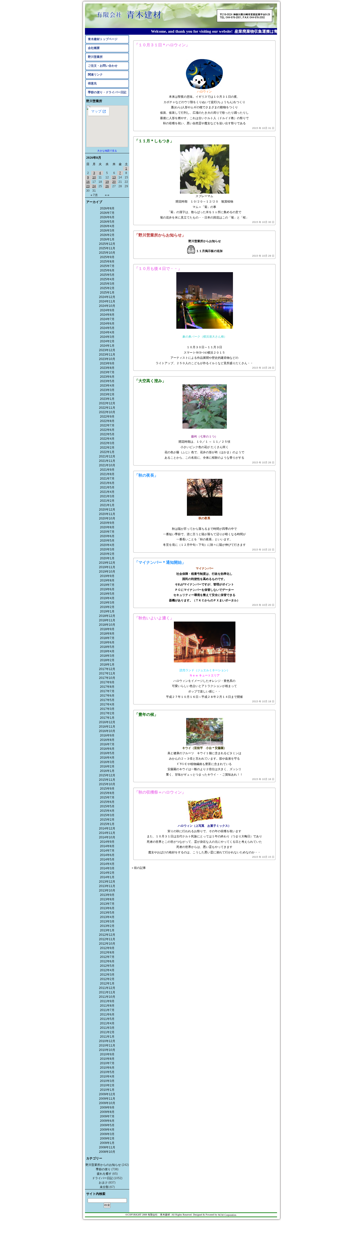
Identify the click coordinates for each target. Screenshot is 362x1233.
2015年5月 (107, 806)
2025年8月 (107, 261)
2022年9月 (107, 416)
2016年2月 (107, 766)
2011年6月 (107, 1014)
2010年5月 (107, 1072)
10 (94, 177)
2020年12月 (107, 509)
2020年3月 (107, 549)
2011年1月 (107, 1036)
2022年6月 (107, 430)
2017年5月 (107, 700)
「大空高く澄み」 (150, 381)
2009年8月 (107, 1112)
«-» (107, 195)
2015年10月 (107, 784)
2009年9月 (107, 1107)
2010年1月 (107, 1090)
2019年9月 (107, 576)
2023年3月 (107, 390)
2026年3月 (107, 230)
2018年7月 (107, 638)
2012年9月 (107, 948)
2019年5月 (107, 593)
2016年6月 (107, 748)
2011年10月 (107, 997)
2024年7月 (107, 319)
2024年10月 (107, 306)
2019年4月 (107, 598)
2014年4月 (107, 864)
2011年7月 (107, 1010)
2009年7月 (107, 1116)
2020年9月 (107, 523)
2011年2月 (107, 1032)
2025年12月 (107, 244)
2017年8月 (107, 686)
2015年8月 (107, 793)
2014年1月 (107, 877)
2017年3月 (107, 709)
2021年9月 (107, 469)
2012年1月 (107, 983)
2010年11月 (107, 1045)
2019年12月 (107, 562)
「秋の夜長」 (146, 475)
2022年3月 (107, 443)
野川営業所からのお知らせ (103, 1165)
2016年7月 (107, 744)
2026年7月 (107, 213)
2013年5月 (107, 912)
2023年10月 (107, 359)
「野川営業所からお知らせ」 (160, 235)
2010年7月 (107, 1063)
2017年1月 (107, 717)
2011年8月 (107, 1005)
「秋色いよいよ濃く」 (154, 618)
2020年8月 (107, 527)
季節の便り (103, 1169)
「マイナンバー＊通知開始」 (160, 562)
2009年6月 (107, 1121)
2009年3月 (107, 1134)
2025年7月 (107, 266)
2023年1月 (107, 399)
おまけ (103, 1182)
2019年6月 (107, 589)
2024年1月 (107, 345)
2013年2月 (107, 926)
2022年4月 (107, 438)
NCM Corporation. (227, 1215)
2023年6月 (107, 376)
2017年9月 (107, 682)
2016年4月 (107, 757)
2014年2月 (107, 872)
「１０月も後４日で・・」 (158, 268)
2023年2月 (107, 394)
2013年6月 (107, 908)
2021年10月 (107, 465)
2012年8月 (107, 952)
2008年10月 (107, 1152)
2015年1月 (107, 824)
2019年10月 (107, 571)
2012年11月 (107, 939)
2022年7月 (107, 425)
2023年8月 (107, 368)
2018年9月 (107, 629)
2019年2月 (107, 607)
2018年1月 (107, 664)
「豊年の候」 (146, 714)
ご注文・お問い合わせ (102, 65)
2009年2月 (107, 1138)
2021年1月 (107, 505)
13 (114, 177)
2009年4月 (107, 1129)
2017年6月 (107, 695)
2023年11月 (107, 354)
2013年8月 (107, 899)
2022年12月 (107, 403)
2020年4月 (107, 545)
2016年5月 (107, 753)
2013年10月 (107, 890)
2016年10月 (107, 731)
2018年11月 (107, 620)
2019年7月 (107, 585)
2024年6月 (107, 323)
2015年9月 (107, 788)
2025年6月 (107, 270)
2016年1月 (107, 771)
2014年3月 (107, 868)
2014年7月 (107, 850)
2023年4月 (107, 385)
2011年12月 (107, 988)
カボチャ (169, 102)
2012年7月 (107, 957)
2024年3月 (107, 337)
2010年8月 (107, 1059)
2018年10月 (107, 624)
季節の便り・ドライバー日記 (107, 92)
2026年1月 (107, 239)
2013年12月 (107, 881)
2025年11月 (107, 248)
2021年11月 (107, 461)
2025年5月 (107, 275)
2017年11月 (107, 673)
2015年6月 (107, 802)
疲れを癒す (104, 1173)
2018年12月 (107, 616)
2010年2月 (107, 1085)
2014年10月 (107, 837)
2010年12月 (107, 1041)
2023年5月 (107, 381)
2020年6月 (107, 536)
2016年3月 (107, 762)
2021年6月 (107, 483)
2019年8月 (107, 580)
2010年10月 (107, 1050)
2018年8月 (107, 633)
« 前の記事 (139, 868)
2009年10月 (107, 1103)
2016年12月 (107, 722)
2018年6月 (107, 642)
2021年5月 (107, 487)
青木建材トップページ (102, 39)
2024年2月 (107, 341)
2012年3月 (107, 974)
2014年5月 (107, 859)
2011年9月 (107, 1001)
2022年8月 (107, 421)
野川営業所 (95, 57)
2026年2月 (107, 235)
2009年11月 (107, 1098)
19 (107, 182)
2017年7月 (107, 691)
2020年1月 (107, 558)
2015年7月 (107, 797)
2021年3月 (107, 496)
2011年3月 (107, 1028)
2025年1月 (107, 292)
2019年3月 (107, 602)
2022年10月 (107, 412)
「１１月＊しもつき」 (154, 141)
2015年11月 (107, 779)
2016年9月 (107, 735)
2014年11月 (107, 833)
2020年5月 (107, 540)
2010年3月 (107, 1081)
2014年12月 (107, 828)
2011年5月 (107, 1019)
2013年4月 (107, 917)
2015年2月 (107, 819)
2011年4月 (107, 1023)
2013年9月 (107, 895)
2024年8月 (107, 314)
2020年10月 (107, 518)
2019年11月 (107, 567)
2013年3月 (107, 921)
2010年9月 (107, 1054)
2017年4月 (107, 704)
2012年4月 (107, 970)
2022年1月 (107, 452)
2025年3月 (107, 283)
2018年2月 (107, 660)
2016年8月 (107, 740)
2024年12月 (107, 297)
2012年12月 (107, 934)
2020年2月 (107, 554)
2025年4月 (107, 279)
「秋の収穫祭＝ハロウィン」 (160, 792)
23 (88, 186)
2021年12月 (107, 456)
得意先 (92, 83)
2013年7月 (107, 903)
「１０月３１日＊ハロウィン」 (162, 45)
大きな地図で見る (107, 150)
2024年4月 (107, 332)
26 (107, 186)
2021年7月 (107, 478)
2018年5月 (107, 647)
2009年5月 (107, 1125)
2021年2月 (107, 500)
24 (94, 186)
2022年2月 (107, 447)
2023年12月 (107, 350)
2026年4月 (107, 226)
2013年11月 (107, 886)
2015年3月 (107, 815)
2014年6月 (107, 855)
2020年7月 (107, 531)
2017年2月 (107, 713)
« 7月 (94, 195)
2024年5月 (107, 328)
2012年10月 (107, 943)
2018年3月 (107, 655)
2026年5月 (107, 221)
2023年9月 (107, 363)
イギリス (201, 96)
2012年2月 (107, 979)
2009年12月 (107, 1094)
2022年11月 (107, 407)
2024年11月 (107, 301)
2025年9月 (107, 257)
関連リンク (95, 74)
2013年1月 (107, 930)
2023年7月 (107, 372)
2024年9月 (107, 310)
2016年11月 (107, 726)
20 (114, 182)
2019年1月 (107, 611)
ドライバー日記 (102, 1178)
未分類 (104, 1187)
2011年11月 (107, 992)
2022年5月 (107, 434)
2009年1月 (107, 1143)
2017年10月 (107, 678)
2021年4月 (107, 492)
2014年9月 (107, 841)
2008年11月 (107, 1147)
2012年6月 (107, 961)
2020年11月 (107, 514)
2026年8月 (107, 208)
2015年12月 (107, 775)
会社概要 (94, 48)
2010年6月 (107, 1067)
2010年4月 (107, 1076)
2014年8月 (107, 846)
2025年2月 (107, 288)
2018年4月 (107, 651)
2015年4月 (107, 810)
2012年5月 (107, 966)
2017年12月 (107, 669)
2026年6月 (107, 217)
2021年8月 (107, 474)
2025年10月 (107, 252)
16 (88, 182)
